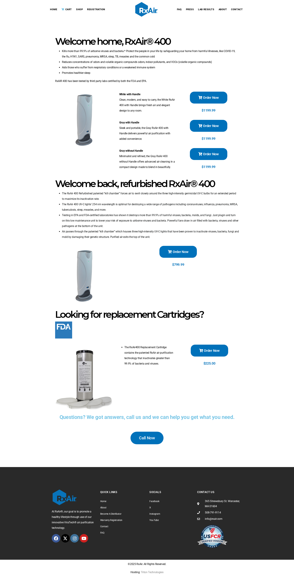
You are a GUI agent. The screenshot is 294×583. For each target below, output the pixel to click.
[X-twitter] (65, 538)
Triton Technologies (152, 572)
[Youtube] (84, 538)
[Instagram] (74, 538)
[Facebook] (56, 538)
